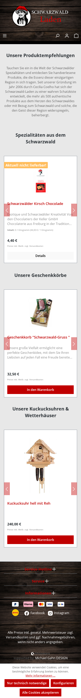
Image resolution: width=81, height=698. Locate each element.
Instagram (61, 613)
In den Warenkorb (40, 390)
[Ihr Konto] (67, 35)
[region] (40, 210)
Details (40, 256)
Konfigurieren (63, 683)
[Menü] (4, 35)
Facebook (37, 613)
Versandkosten (17, 637)
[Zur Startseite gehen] (40, 16)
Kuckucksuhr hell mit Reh (28, 503)
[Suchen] (57, 35)
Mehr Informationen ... (40, 675)
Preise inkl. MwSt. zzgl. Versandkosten (25, 246)
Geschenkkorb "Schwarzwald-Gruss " (38, 337)
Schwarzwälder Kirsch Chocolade (35, 203)
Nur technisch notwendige (27, 683)
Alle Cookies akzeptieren (40, 692)
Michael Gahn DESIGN (51, 658)
